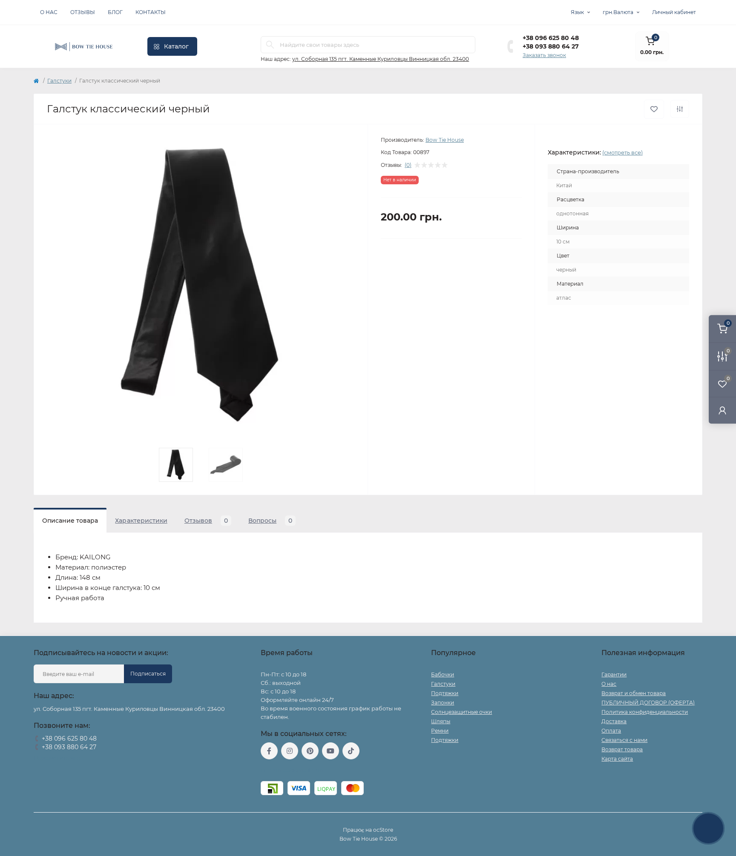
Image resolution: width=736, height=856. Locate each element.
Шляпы (440, 721)
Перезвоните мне (57, 758)
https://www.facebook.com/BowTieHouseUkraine (269, 750)
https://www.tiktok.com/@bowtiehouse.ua (350, 750)
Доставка (614, 721)
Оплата (611, 730)
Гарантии (614, 674)
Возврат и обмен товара (633, 693)
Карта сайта (617, 759)
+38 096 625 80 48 (551, 38)
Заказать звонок (544, 55)
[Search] (270, 44)
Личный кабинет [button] (674, 12)
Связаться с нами (624, 740)
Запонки (442, 702)
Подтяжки (444, 693)
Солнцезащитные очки (461, 712)
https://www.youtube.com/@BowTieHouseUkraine (330, 750)
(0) (408, 165)
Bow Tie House (445, 140)
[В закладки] (654, 109)
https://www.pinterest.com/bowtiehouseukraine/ (310, 750)
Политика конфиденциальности (644, 712)
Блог (115, 12)
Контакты (150, 12)
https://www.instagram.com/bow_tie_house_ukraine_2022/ (289, 750)
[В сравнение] (679, 109)
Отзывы (82, 12)
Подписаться (148, 673)
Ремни (439, 730)
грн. (618, 12)
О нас (49, 12)
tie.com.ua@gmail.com (292, 770)
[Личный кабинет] (722, 410)
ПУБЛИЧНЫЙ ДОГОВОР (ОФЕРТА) (648, 702)
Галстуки (59, 80)
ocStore (383, 830)
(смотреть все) (622, 152)
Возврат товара (622, 749)
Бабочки (442, 674)
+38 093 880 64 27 (551, 46)
